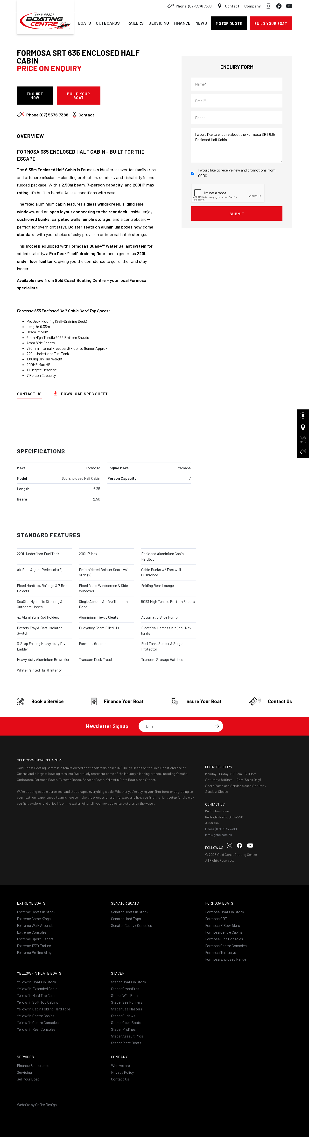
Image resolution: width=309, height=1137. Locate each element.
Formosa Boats (219, 903)
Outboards (108, 23)
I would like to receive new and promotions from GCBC (236, 173)
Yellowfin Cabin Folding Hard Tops (44, 1009)
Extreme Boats (31, 903)
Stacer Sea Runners (126, 1002)
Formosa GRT (216, 918)
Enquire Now (35, 95)
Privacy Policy (122, 1072)
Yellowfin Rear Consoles (36, 1029)
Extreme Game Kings (34, 918)
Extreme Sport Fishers (35, 939)
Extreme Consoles (32, 932)
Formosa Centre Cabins (224, 932)
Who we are (120, 1065)
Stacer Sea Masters (126, 1009)
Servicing (158, 23)
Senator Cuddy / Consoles (131, 925)
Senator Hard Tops (126, 918)
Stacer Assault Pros (127, 1036)
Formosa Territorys (220, 952)
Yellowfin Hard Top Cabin (36, 995)
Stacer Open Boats (126, 1022)
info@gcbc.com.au (218, 835)
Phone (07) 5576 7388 (221, 829)
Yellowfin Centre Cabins (36, 1015)
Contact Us (29, 393)
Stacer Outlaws (123, 1015)
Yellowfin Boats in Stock (36, 982)
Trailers (134, 23)
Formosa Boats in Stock (224, 911)
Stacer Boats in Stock (128, 982)
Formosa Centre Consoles (226, 945)
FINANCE (182, 23)
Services (25, 1056)
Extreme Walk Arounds (35, 925)
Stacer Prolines (123, 1029)
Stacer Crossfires (125, 988)
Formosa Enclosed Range (225, 959)
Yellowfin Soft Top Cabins (37, 1002)
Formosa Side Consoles (224, 939)
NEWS (201, 23)
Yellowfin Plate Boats (39, 973)
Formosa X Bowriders (222, 925)
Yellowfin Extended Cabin (37, 988)
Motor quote (229, 23)
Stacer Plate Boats (126, 1042)
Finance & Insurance (33, 1065)
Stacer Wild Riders (125, 995)
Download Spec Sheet (131, 95)
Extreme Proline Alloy (34, 952)
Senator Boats (125, 903)
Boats (84, 23)
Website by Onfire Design (37, 1104)
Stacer (118, 973)
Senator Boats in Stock (129, 911)
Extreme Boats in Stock (36, 911)
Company (252, 6)
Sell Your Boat (28, 1079)
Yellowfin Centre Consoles (38, 1022)
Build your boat (271, 23)
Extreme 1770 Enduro (34, 945)
